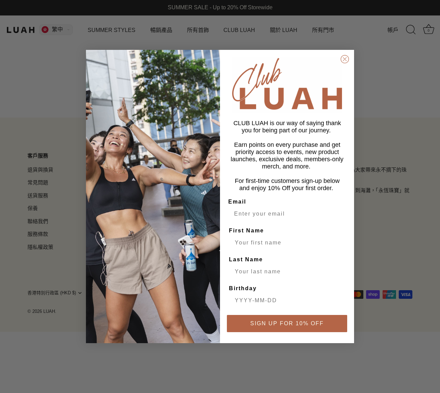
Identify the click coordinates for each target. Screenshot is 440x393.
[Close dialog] (345, 59)
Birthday (243, 288)
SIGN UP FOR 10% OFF (287, 323)
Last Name (246, 259)
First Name (246, 230)
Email (237, 202)
